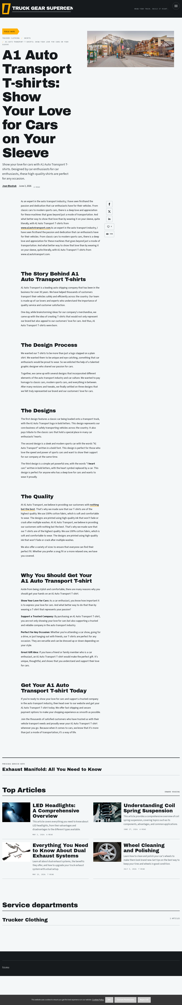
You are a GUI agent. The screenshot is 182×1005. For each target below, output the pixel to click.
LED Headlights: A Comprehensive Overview (56, 811)
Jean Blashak (9, 186)
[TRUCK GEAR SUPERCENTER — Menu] (176, 6)
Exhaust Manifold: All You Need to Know (52, 769)
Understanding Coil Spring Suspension (149, 808)
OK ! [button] (109, 999)
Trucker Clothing (25, 919)
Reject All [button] (144, 999)
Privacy (5, 967)
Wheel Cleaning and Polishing (144, 848)
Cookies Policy (98, 999)
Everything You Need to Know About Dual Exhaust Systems (60, 850)
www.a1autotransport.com (35, 228)
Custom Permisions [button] (125, 999)
